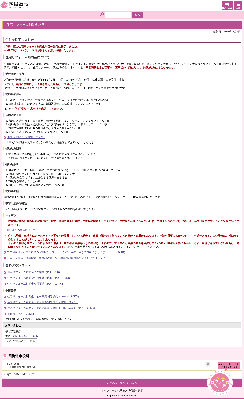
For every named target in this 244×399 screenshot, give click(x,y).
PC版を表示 (135, 390)
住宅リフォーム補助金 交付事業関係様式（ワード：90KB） (43, 296)
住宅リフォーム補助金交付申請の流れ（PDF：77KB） (40, 277)
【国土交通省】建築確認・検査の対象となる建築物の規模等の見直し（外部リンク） (57, 258)
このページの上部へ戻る (123, 383)
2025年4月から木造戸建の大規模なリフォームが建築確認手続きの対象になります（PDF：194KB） (67, 252)
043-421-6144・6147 (25, 335)
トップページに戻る (113, 390)
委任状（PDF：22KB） (21, 313)
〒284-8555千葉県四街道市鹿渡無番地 (22, 365)
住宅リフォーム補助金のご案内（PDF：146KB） (36, 272)
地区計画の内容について (21, 230)
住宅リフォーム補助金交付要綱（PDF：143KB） (36, 283)
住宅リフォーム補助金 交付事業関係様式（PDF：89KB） (42, 302)
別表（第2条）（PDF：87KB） (26, 137)
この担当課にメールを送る (21, 340)
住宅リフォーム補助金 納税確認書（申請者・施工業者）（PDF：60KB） (51, 308)
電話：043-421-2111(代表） (22, 374)
